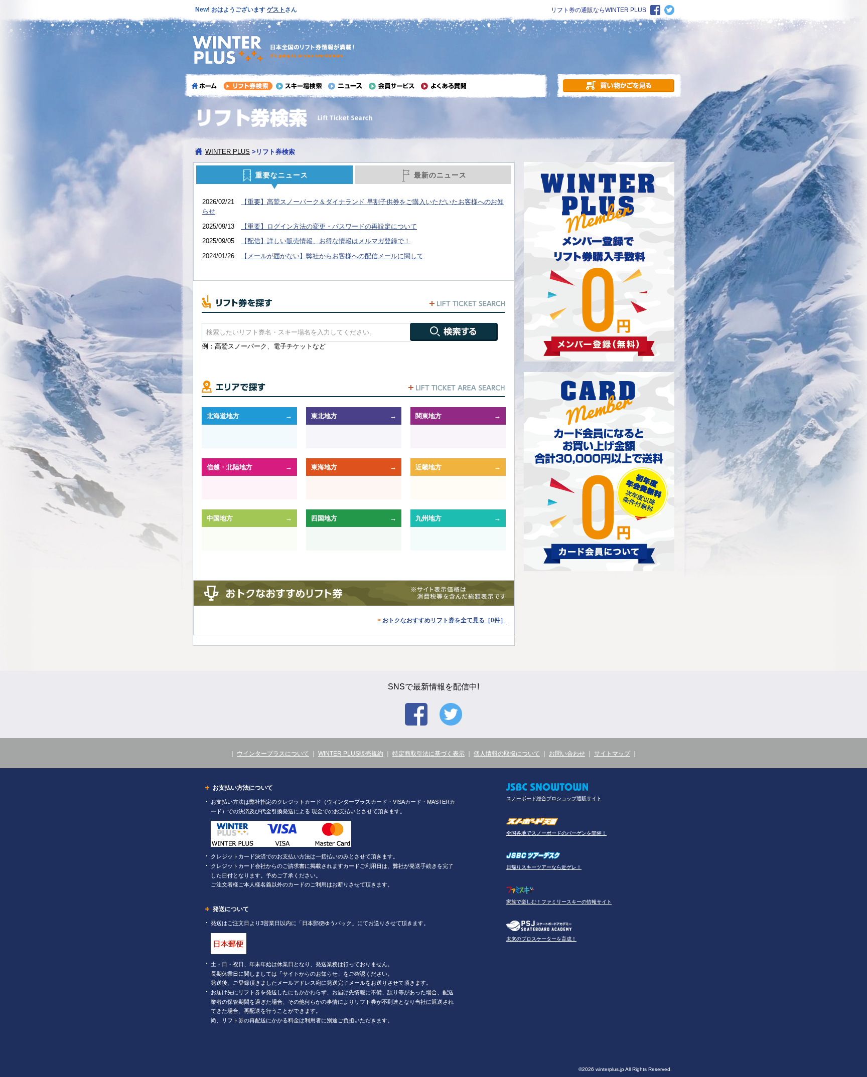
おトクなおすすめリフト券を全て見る (441, 620)
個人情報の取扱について (507, 753)
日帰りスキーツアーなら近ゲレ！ (544, 867)
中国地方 (220, 518)
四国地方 (324, 518)
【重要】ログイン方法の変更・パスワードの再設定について (329, 226)
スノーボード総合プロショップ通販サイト (554, 798)
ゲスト (276, 9)
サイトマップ (612, 753)
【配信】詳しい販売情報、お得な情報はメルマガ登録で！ (325, 241)
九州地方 (428, 518)
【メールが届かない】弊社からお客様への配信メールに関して (332, 256)
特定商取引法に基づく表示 (428, 753)
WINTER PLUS (227, 151)
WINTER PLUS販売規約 (350, 753)
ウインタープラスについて (273, 753)
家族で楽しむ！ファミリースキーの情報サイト (559, 902)
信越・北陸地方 (229, 467)
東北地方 (324, 416)
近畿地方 (428, 467)
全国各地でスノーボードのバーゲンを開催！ (556, 833)
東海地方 (324, 467)
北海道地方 (223, 416)
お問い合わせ (567, 753)
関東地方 (428, 416)
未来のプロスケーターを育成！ (541, 939)
